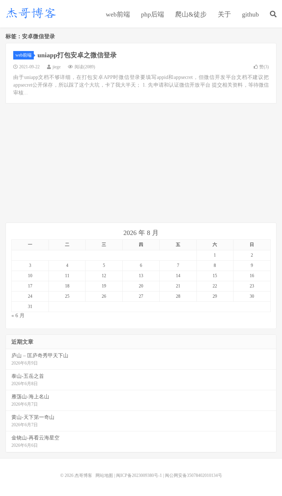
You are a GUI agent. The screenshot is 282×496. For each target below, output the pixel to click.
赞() (264, 66)
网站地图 (104, 475)
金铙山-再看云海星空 (35, 438)
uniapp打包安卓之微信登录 (77, 55)
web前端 (118, 14)
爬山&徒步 (191, 14)
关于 (224, 14)
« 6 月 (18, 315)
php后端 (152, 14)
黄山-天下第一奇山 (32, 417)
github (250, 14)
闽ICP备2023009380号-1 (139, 475)
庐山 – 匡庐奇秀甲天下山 (39, 355)
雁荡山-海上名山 (30, 396)
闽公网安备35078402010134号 (193, 475)
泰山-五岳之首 (27, 376)
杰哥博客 (31, 13)
